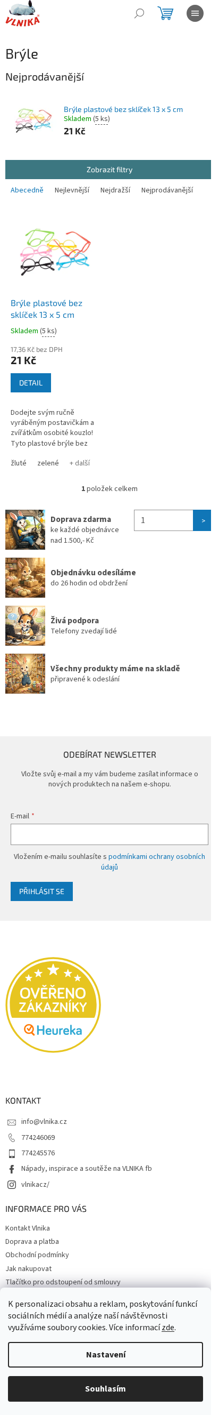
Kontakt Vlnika (27, 1228)
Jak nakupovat (28, 1269)
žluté (19, 463)
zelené (48, 463)
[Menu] (195, 13)
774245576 (38, 1153)
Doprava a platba (32, 1241)
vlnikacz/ (35, 1184)
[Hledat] (139, 13)
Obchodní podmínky (37, 1255)
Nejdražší (115, 190)
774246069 (38, 1137)
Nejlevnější (72, 190)
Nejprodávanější (167, 190)
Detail (31, 382)
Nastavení (105, 1355)
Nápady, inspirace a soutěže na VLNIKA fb (86, 1168)
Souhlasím (105, 1389)
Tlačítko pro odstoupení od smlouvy (63, 1282)
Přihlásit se (41, 891)
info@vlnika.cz (44, 1121)
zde (168, 1327)
